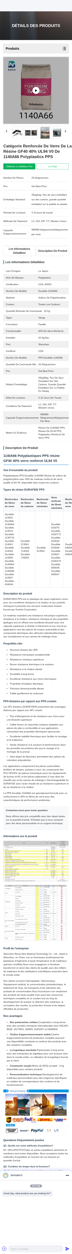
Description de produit (52, 250)
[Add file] (4, 1248)
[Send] (67, 1248)
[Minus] (67, 1175)
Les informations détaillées (19, 250)
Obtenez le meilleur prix (19, 166)
